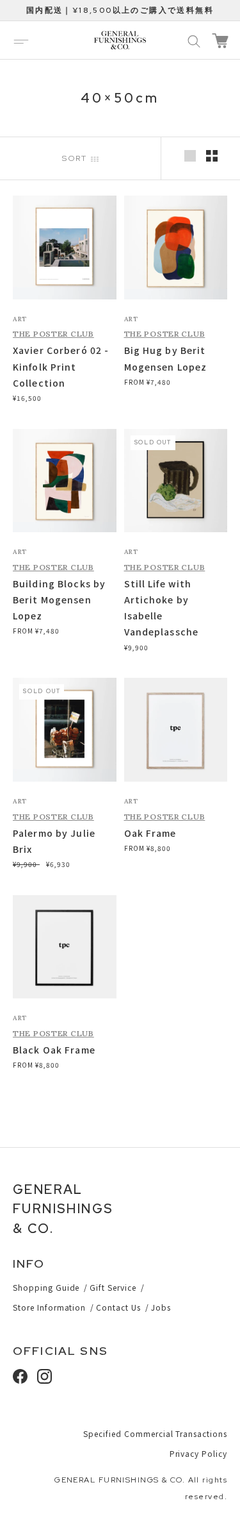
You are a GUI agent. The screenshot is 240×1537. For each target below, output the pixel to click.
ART (20, 319)
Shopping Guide (46, 1287)
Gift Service (113, 1287)
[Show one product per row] (190, 156)
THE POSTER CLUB (53, 334)
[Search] (194, 40)
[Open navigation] (21, 40)
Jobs (161, 1307)
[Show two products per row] (212, 156)
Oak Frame (150, 833)
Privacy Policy (198, 1453)
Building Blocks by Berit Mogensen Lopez (59, 599)
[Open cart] (220, 40)
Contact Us (118, 1307)
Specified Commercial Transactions (155, 1433)
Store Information (49, 1307)
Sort (76, 158)
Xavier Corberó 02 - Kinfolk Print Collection (61, 366)
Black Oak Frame (54, 1049)
